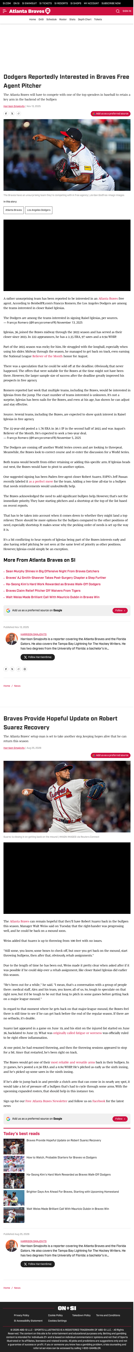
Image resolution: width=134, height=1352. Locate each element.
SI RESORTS (61, 3)
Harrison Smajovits (14, 106)
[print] (24, 669)
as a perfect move (41, 481)
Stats (72, 19)
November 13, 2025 (70, 322)
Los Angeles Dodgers (38, 210)
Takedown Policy (81, 1315)
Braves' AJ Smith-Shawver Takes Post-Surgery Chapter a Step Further (56, 578)
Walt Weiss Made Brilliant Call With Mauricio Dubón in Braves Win (52, 597)
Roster (63, 19)
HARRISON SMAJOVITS (34, 634)
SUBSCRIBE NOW (111, 3)
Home (32, 19)
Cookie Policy (55, 1315)
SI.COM (7, 3)
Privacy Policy (21, 1315)
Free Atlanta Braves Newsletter (46, 1101)
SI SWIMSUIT (29, 3)
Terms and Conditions (108, 1315)
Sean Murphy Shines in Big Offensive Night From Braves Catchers (52, 571)
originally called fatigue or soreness (77, 1033)
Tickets (98, 19)
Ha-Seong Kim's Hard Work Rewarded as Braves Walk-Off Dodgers (53, 584)
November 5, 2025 (69, 438)
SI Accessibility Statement (28, 1321)
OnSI (41, 19)
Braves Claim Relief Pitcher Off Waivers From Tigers (43, 591)
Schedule (51, 19)
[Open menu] (5, 11)
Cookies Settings (57, 1321)
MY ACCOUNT (91, 3)
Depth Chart (84, 19)
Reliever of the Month (47, 356)
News (17, 686)
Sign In (127, 11)
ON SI (16, 3)
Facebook (98, 1101)
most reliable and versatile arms (73, 1062)
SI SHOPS (75, 3)
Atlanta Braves (13, 210)
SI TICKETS (45, 3)
